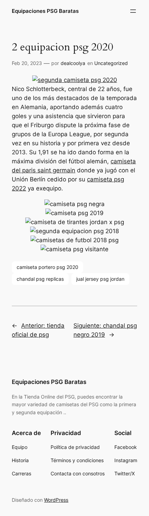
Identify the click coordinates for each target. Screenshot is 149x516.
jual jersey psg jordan (100, 279)
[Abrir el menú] (133, 11)
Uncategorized (111, 63)
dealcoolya (73, 63)
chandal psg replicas (40, 279)
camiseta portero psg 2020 (47, 267)
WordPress (56, 500)
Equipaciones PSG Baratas (45, 11)
